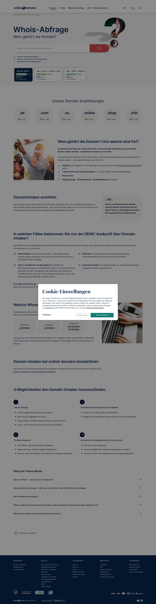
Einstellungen (82, 315)
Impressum (46, 315)
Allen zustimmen (102, 315)
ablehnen (49, 308)
